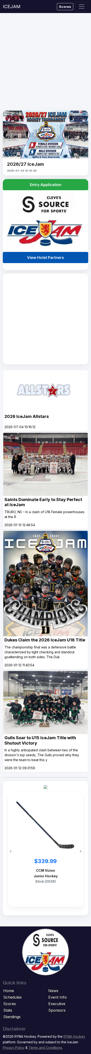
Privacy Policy (13, 1048)
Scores (65, 7)
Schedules (12, 997)
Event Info (57, 997)
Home (8, 990)
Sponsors (57, 1010)
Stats (7, 1010)
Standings (12, 1016)
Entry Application (45, 184)
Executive (56, 1003)
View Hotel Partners (45, 257)
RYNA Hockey (74, 1036)
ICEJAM (12, 6)
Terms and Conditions (45, 1048)
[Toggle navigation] (81, 6)
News (53, 990)
